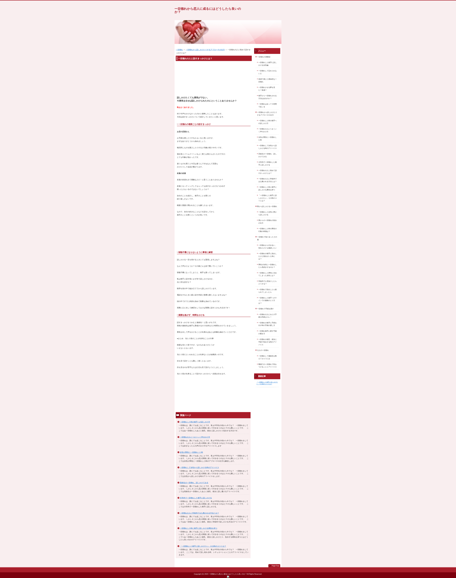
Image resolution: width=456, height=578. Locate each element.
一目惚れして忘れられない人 (267, 72)
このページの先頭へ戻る (274, 565)
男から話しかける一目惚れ (267, 206)
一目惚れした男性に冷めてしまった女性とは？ (267, 274)
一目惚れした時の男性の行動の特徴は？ (267, 230)
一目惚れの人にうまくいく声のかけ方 (195, 437)
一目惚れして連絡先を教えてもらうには (267, 357)
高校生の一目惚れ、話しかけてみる (194, 483)
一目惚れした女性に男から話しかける (267, 213)
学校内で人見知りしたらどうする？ (267, 282)
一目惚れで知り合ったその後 (267, 238)
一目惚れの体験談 (263, 57)
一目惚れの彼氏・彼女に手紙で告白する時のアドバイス (267, 342)
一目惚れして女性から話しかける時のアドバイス (199, 467)
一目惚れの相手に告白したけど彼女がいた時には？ (267, 256)
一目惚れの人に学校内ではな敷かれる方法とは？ (199, 513)
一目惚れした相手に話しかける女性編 (267, 63)
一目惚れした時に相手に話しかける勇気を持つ (198, 528)
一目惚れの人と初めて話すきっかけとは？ (267, 171)
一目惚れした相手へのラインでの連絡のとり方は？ (267, 300)
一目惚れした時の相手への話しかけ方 (195, 422)
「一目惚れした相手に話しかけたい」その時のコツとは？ (203, 546)
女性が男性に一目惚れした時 (191, 452)
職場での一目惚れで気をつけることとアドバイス (267, 365)
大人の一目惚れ (263, 350)
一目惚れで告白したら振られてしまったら (267, 291)
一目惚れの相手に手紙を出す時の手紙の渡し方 (267, 324)
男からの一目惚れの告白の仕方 (267, 221)
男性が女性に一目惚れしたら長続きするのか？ (267, 266)
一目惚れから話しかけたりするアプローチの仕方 (205, 50)
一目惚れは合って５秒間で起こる (267, 105)
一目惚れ (179, 50)
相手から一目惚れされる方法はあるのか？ (267, 97)
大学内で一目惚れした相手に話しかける (196, 498)
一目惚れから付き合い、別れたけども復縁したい (267, 246)
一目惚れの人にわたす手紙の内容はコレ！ (267, 315)
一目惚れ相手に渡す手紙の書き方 (267, 332)
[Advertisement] (214, 79)
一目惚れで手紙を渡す (265, 309)
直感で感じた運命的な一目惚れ (267, 80)
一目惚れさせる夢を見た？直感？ (266, 88)
